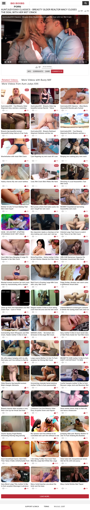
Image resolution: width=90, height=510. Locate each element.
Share (47, 71)
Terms (46, 506)
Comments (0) (57, 71)
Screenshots (38, 71)
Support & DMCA (32, 506)
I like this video (36, 67)
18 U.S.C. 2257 (59, 506)
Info (29, 71)
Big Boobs (17, 3)
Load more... (45, 496)
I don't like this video (39, 67)
